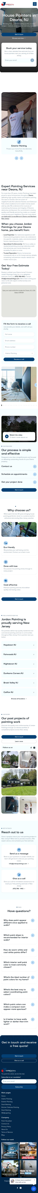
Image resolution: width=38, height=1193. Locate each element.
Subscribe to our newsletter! (11, 1077)
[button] (35, 4)
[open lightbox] (7, 436)
